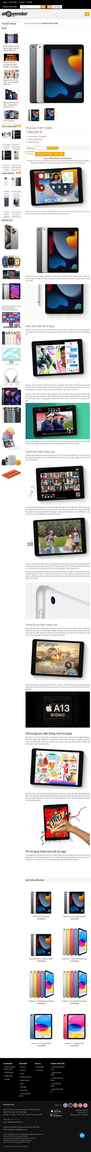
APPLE (22, 1067)
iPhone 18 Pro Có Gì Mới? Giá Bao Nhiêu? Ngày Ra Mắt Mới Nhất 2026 (11, 48)
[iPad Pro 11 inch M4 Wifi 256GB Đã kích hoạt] (16, 134)
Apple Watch (24, 1080)
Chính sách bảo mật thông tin (9, 1068)
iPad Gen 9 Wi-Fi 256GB (41, 916)
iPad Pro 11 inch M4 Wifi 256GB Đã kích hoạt (16, 148)
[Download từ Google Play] (56, 1115)
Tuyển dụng (9, 1076)
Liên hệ (29, 2)
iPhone (22, 1070)
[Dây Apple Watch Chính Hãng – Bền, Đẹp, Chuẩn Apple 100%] (11, 73)
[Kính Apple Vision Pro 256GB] (6, 134)
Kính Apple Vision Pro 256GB (6, 147)
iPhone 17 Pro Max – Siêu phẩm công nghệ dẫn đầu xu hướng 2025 (10, 64)
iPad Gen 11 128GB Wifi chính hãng (74, 959)
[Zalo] (82, 1135)
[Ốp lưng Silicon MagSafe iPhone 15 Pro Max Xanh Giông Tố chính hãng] (6, 202)
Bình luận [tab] (58, 154)
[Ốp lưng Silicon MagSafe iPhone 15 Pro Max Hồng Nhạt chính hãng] (6, 181)
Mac (21, 1084)
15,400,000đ (41, 1003)
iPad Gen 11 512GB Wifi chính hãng (74, 1001)
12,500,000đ (74, 961)
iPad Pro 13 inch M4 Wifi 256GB (6, 167)
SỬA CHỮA (24, 1090)
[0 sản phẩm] (49, 6)
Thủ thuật (39, 1070)
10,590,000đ (41, 919)
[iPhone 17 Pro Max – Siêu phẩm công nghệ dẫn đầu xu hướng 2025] (11, 56)
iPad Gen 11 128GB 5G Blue (41, 1043)
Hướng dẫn (40, 1067)
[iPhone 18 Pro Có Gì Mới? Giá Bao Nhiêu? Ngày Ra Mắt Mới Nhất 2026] (11, 38)
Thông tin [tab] (29, 154)
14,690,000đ (41, 961)
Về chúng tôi (9, 1072)
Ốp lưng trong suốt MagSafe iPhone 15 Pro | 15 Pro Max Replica (16, 169)
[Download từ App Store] (56, 1111)
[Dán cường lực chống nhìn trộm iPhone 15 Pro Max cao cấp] (16, 202)
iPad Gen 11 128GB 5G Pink (74, 1043)
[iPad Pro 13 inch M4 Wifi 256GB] (6, 155)
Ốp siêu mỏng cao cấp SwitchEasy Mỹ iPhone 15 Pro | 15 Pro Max (16, 197)
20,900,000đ (74, 1003)
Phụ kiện (23, 1087)
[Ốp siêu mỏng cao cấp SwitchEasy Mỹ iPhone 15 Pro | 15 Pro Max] (16, 181)
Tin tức (22, 2)
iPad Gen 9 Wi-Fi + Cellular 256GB (41, 959)
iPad (34, 23)
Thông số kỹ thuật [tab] (44, 154)
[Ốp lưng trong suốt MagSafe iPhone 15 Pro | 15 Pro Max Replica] (16, 155)
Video (5, 2)
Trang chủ (27, 23)
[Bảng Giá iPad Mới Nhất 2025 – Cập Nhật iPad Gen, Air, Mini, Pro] (11, 93)
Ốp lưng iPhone (25, 1077)
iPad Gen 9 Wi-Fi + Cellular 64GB (74, 916)
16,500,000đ (41, 1046)
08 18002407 (14, 1119)
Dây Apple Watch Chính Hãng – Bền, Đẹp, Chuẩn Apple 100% (11, 82)
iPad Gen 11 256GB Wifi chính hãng (41, 1001)
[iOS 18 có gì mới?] (11, 114)
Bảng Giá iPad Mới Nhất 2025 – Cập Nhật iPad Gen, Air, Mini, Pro (10, 105)
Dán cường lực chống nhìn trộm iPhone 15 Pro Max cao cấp (16, 216)
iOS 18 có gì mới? (8, 121)
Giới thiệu (13, 2)
